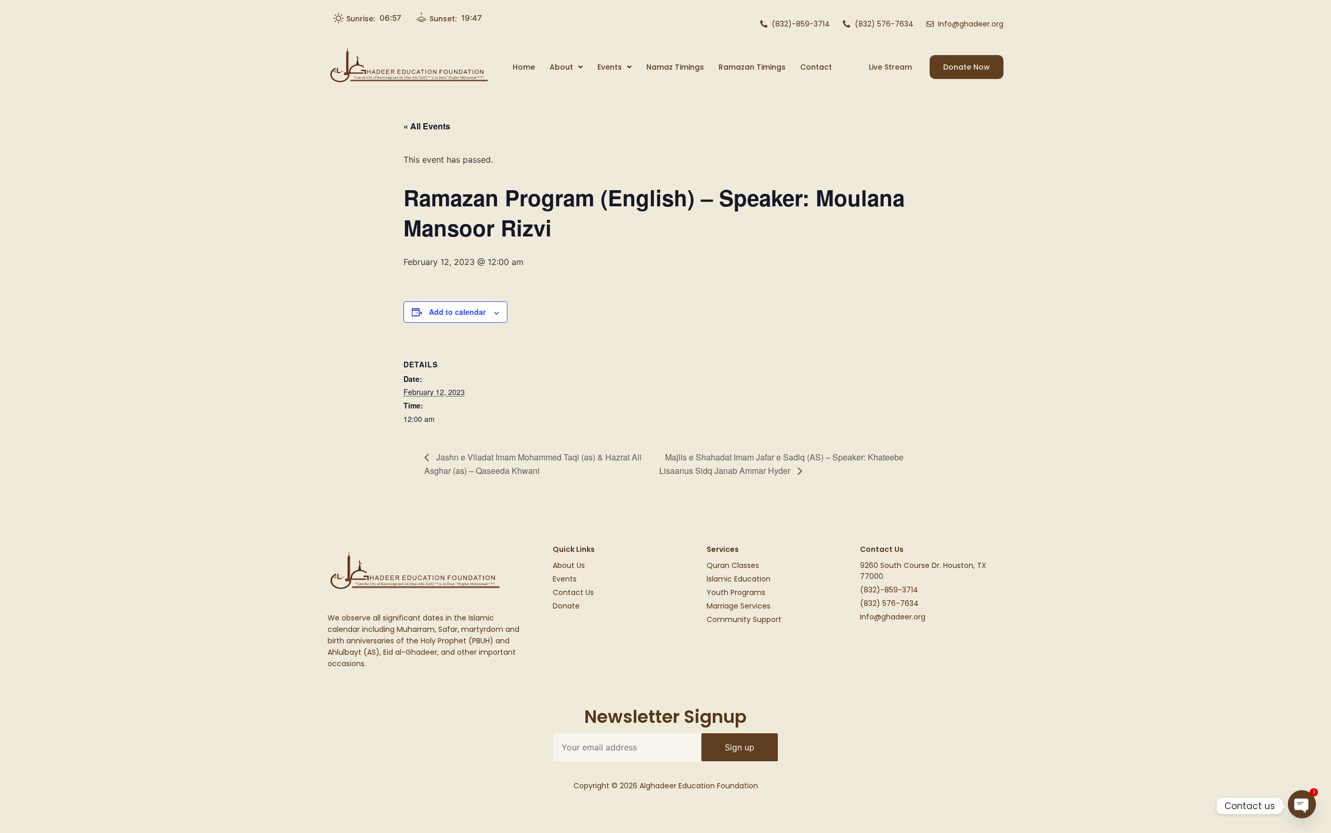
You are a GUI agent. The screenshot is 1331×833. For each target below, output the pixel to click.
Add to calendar (457, 312)
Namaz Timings (675, 67)
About (561, 67)
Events (609, 67)
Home (524, 67)
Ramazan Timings (752, 67)
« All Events (426, 126)
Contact (816, 67)
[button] (566, 67)
